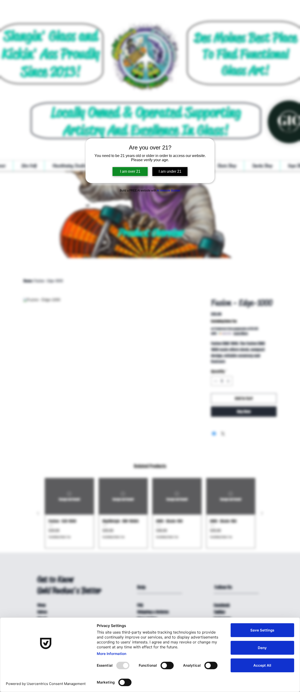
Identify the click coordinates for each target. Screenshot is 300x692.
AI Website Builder (168, 190)
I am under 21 (170, 171)
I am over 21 (130, 171)
